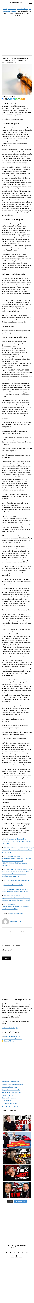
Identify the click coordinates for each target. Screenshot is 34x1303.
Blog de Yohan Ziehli (8, 1095)
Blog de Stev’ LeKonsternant (11, 1092)
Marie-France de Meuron (10, 1106)
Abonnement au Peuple (12, 1037)
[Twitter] (11, 99)
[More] (24, 99)
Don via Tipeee (9, 1041)
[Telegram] (14, 99)
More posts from (15, 921)
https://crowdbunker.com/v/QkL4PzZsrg (17, 880)
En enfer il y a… (7, 1101)
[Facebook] (3, 99)
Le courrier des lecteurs (9, 1103)
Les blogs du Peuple (17, 2)
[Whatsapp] (16, 99)
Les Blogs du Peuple (9, 9)
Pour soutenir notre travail (13, 1039)
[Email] (19, 99)
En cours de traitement (16, 913)
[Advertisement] (17, 33)
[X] (6, 99)
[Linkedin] (8, 99)
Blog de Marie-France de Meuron (12, 1084)
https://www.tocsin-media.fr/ (13, 885)
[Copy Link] (21, 99)
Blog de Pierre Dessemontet (11, 1090)
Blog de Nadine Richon (9, 1087)
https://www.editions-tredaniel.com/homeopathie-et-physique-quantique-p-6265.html (15, 906)
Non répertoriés (22, 9)
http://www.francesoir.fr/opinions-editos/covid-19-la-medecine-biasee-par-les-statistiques (16, 841)
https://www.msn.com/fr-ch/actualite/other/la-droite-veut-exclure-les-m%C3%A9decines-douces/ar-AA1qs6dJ (16, 898)
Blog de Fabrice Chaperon (10, 1082)
